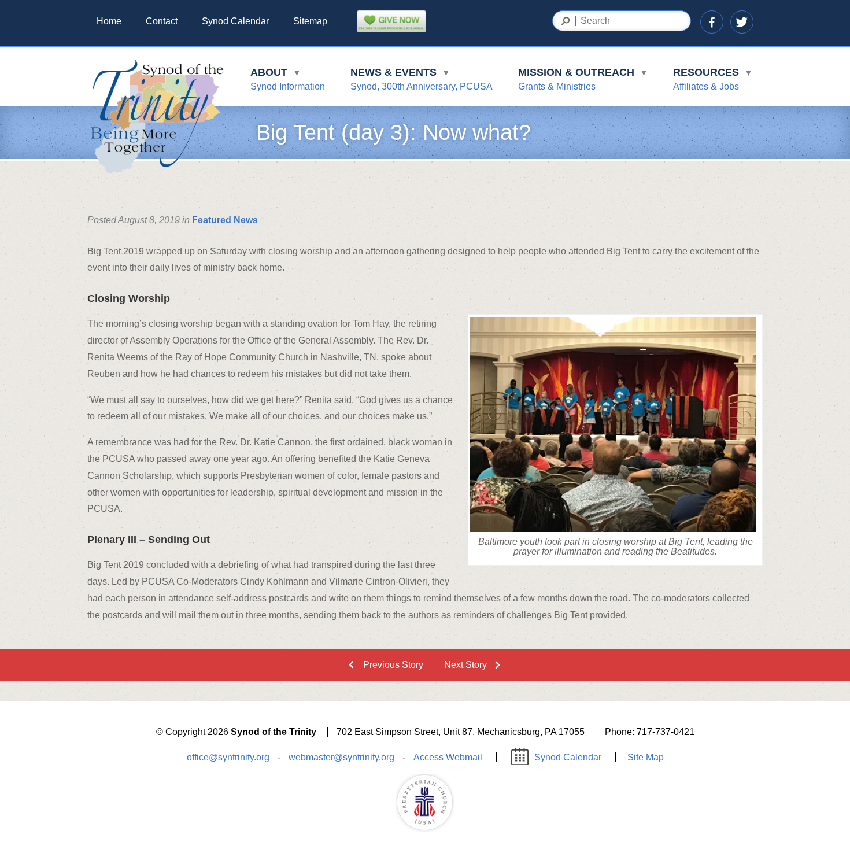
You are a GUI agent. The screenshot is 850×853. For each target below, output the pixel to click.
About (287, 79)
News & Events (421, 79)
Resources (712, 79)
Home (109, 21)
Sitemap (310, 21)
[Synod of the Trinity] (156, 118)
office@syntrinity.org (228, 757)
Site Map (645, 757)
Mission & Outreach (583, 79)
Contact (162, 21)
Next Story (465, 665)
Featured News (225, 220)
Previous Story (393, 665)
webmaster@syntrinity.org (341, 757)
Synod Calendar (235, 21)
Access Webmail (447, 757)
